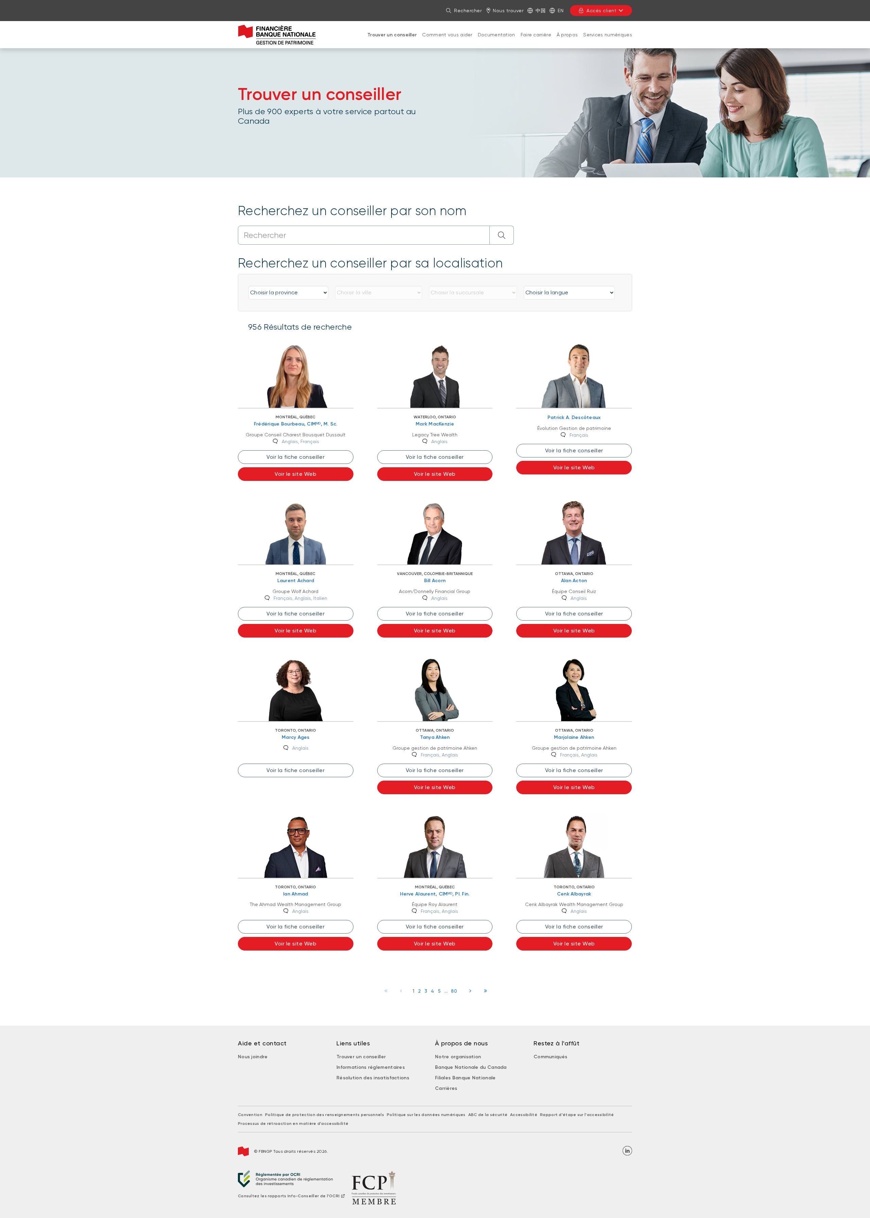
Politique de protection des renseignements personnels (324, 1114)
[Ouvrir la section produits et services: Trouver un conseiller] (392, 42)
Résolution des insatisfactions (372, 1078)
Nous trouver (508, 10)
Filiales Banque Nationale (465, 1078)
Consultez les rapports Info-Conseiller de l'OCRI (289, 1196)
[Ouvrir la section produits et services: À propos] (567, 41)
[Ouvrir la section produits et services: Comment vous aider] (447, 41)
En (560, 10)
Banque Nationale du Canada (471, 1067)
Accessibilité (523, 1114)
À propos (567, 34)
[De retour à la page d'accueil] (277, 34)
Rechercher (468, 10)
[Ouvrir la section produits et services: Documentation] (496, 41)
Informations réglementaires (370, 1067)
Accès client (601, 10)
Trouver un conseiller (392, 35)
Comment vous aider (447, 34)
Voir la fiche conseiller (295, 457)
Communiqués (550, 1057)
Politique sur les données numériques (426, 1114)
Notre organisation (458, 1057)
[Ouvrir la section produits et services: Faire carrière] (536, 41)
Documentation (496, 34)
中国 (540, 10)
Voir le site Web (295, 474)
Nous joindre (253, 1057)
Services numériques (607, 34)
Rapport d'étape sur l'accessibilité (577, 1114)
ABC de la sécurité (487, 1114)
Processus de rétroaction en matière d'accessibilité (293, 1123)
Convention (250, 1114)
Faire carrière (536, 34)
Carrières (446, 1088)
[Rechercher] (502, 235)
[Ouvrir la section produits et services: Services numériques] (607, 41)
